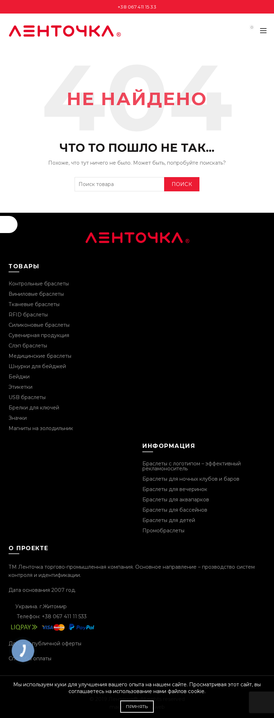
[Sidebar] (9, 224)
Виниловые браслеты (36, 294)
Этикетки (20, 387)
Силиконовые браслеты (39, 325)
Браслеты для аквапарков (175, 499)
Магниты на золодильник (41, 428)
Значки (18, 418)
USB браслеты (27, 397)
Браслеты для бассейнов (174, 510)
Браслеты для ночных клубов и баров (190, 479)
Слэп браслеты (28, 345)
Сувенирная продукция (39, 335)
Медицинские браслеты (40, 356)
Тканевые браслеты (34, 304)
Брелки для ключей (34, 407)
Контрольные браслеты (39, 283)
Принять (137, 706)
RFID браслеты (28, 314)
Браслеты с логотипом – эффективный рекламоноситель (191, 466)
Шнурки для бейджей (37, 366)
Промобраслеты (163, 530)
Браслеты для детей (168, 520)
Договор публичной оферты (45, 643)
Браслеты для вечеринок (174, 489)
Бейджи (19, 376)
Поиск (182, 184)
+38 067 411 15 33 (137, 7)
